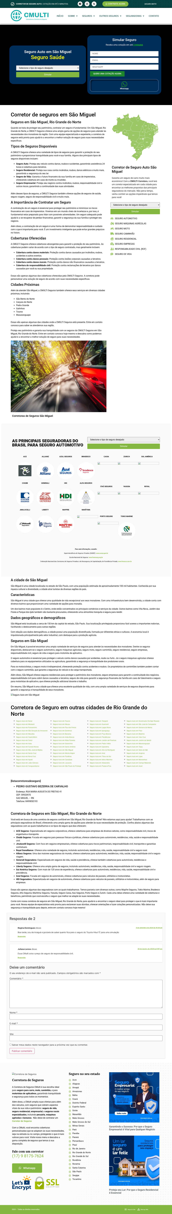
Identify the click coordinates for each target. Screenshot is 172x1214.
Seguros (87, 15)
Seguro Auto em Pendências (100, 737)
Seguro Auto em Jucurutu (62, 763)
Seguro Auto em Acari (134, 766)
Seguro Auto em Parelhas (62, 756)
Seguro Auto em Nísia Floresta (64, 740)
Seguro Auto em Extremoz (62, 731)
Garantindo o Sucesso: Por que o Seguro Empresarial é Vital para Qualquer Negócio (132, 1128)
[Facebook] (80, 3)
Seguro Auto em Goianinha (63, 744)
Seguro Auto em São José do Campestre (141, 724)
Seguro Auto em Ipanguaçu (100, 731)
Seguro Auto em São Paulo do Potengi (67, 766)
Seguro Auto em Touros (61, 721)
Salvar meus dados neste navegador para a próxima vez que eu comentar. (50, 1045)
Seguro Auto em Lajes (134, 756)
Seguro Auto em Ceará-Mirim (26, 737)
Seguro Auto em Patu (134, 731)
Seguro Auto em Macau (61, 724)
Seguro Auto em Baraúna (62, 734)
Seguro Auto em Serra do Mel (137, 750)
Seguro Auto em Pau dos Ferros (64, 727)
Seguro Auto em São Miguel (63, 750)
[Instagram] (87, 3)
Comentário (16, 978)
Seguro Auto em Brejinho (136, 734)
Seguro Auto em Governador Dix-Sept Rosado (143, 721)
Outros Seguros (109, 15)
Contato (154, 15)
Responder (22, 936)
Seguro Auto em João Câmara (27, 763)
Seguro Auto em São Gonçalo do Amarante (31, 731)
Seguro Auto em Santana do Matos (139, 727)
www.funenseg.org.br (96, 557)
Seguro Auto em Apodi (24, 760)
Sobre (71, 15)
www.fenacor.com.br (125, 561)
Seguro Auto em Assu (24, 744)
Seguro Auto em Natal (24, 721)
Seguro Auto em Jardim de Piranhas (103, 740)
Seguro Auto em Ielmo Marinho (101, 760)
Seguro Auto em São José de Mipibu (29, 750)
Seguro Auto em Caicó (24, 740)
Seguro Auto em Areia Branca (63, 737)
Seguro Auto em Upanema (99, 747)
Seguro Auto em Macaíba (25, 734)
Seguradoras (133, 15)
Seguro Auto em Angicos (136, 753)
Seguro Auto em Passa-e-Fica (100, 766)
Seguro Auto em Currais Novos (27, 747)
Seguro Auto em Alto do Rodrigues (102, 750)
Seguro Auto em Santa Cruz (26, 753)
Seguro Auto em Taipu (135, 747)
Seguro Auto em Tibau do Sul (100, 756)
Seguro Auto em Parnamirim (26, 727)
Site (11, 1034)
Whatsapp (124, 88)
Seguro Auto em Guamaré (99, 724)
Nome (13, 1012)
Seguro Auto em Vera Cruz (136, 737)
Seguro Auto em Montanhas (137, 760)
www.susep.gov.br (102, 553)
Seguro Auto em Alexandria (100, 763)
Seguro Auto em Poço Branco (100, 734)
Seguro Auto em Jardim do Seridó (139, 740)
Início (60, 15)
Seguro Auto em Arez (97, 753)
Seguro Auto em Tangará (99, 721)
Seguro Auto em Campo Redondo (139, 763)
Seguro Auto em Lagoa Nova (100, 727)
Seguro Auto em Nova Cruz (26, 756)
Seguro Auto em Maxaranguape (138, 744)
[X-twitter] (94, 3)
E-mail (14, 1023)
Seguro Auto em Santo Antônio (64, 747)
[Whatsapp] (124, 84)
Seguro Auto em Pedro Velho (100, 744)
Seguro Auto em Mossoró (25, 724)
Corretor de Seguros (22, 1121)
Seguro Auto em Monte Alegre (64, 753)
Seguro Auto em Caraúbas (62, 760)
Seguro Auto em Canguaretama (27, 766)
